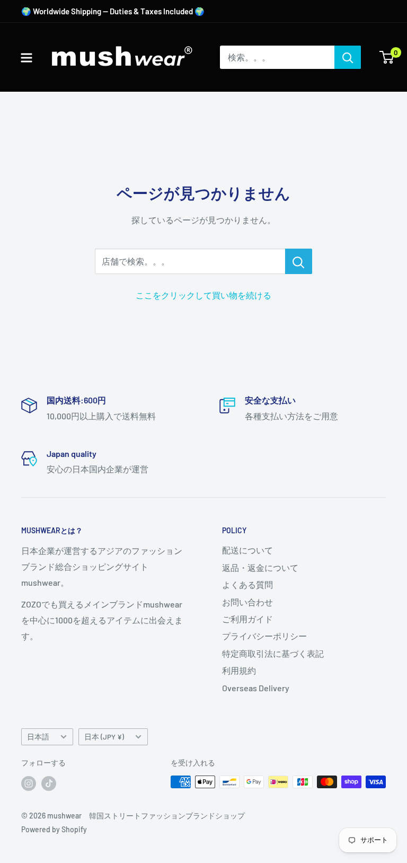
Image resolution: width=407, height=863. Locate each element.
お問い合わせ (247, 602)
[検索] (347, 57)
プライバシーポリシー (264, 636)
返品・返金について (260, 567)
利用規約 (239, 670)
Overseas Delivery (255, 688)
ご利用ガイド (247, 619)
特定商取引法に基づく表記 (273, 653)
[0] (387, 57)
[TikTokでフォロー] (48, 783)
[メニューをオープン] (26, 58)
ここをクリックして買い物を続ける (203, 295)
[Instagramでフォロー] (28, 783)
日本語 (38, 736)
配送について (247, 550)
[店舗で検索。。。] (298, 261)
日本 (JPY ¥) (104, 736)
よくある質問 (247, 584)
